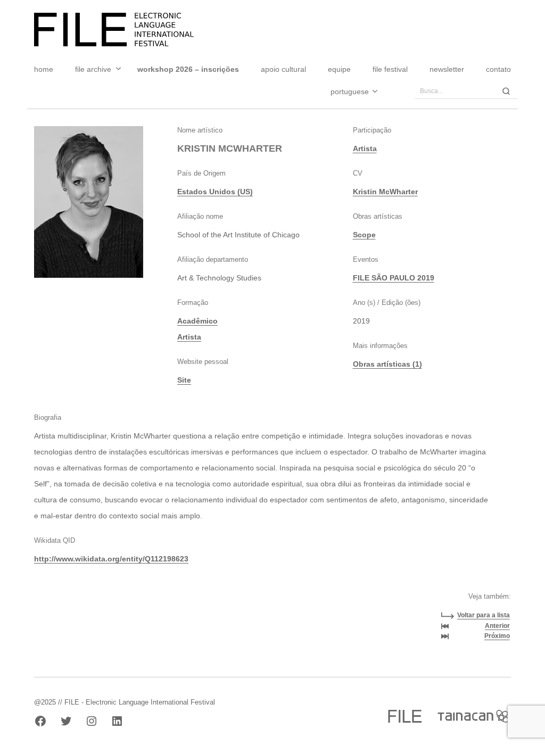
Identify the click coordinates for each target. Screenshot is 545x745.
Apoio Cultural (283, 69)
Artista (189, 337)
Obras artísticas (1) (387, 364)
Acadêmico (197, 321)
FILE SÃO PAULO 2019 (393, 278)
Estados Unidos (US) (215, 191)
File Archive (93, 69)
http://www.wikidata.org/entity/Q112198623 (111, 558)
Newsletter (447, 69)
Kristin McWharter (385, 191)
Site (184, 380)
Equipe (339, 69)
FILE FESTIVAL (390, 69)
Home (43, 69)
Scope (364, 234)
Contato (498, 69)
